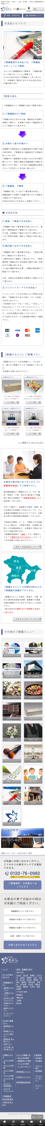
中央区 (30, 984)
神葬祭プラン (8, 1031)
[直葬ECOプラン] (11, 387)
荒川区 (25, 975)
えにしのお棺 (8, 1076)
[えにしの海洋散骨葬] (22, 832)
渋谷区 (29, 980)
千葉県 (18, 1000)
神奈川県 (19, 997)
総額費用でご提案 (24, 1061)
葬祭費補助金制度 (23, 1082)
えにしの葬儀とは (23, 1055)
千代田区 (23, 984)
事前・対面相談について (27, 547)
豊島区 (37, 984)
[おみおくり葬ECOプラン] (11, 418)
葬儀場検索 (22, 1124)
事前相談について (35, 15)
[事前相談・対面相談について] (22, 465)
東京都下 (19, 995)
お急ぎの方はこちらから (27, 619)
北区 (35, 977)
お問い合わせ (31, 1124)
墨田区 (24, 982)
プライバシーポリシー (38, 1078)
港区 (38, 986)
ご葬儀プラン (13, 1124)
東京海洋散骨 (7, 1099)
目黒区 (18, 989)
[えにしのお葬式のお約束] (22, 842)
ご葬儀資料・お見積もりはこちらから (22, 885)
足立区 (18, 975)
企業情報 (37, 1055)
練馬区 (25, 986)
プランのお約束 (23, 1064)
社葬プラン (7, 1044)
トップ (5, 969)
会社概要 (38, 1061)
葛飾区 (29, 977)
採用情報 (38, 1071)
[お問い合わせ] (22, 569)
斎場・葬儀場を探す (24, 969)
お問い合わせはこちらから (22, 945)
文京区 (32, 986)
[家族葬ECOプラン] (33, 418)
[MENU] (38, 9)
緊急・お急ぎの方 (13, 15)
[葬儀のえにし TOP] (12, 9)
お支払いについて (23, 1077)
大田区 (22, 977)
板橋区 (32, 975)
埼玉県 (18, 1003)
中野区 (18, 986)
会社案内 (29, 11)
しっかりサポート (24, 1066)
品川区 (22, 980)
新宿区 (36, 980)
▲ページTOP (37, 1117)
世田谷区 (31, 982)
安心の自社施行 (23, 1058)
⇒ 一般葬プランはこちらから (31, 443)
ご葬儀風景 (6, 1096)
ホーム (4, 1124)
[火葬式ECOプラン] (33, 387)
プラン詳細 (10, 402)
